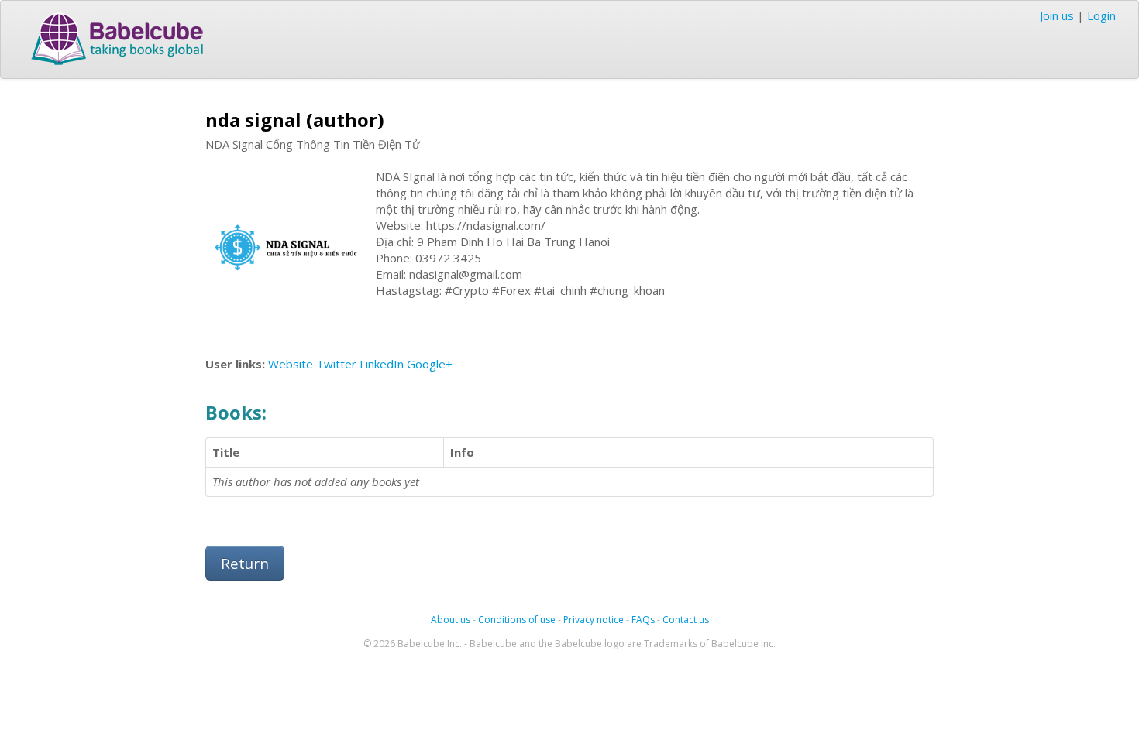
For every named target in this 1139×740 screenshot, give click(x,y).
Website (290, 364)
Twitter (336, 364)
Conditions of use (517, 619)
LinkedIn (382, 364)
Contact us (685, 619)
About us (450, 619)
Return (245, 563)
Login (1101, 15)
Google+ (430, 364)
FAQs (643, 619)
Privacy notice (593, 619)
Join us (1057, 15)
